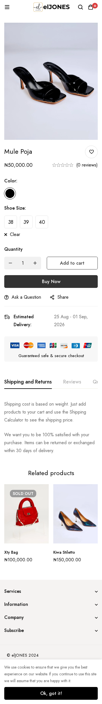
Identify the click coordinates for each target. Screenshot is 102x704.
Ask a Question (26, 297)
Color (10, 181)
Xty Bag (11, 552)
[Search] (80, 7)
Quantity (13, 249)
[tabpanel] (51, 427)
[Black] (10, 193)
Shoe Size (15, 208)
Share (63, 297)
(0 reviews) (87, 165)
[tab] (28, 382)
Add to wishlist (91, 152)
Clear (15, 234)
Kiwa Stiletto (64, 552)
